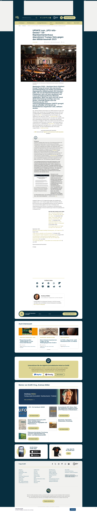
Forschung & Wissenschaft (26, 337)
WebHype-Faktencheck (53, 481)
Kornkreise (36, 473)
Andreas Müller (35, 42)
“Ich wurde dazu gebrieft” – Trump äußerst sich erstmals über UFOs (47, 240)
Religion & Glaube (51, 337)
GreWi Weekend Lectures (23, 482)
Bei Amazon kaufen (33, 438)
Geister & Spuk (21, 477)
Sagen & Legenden (52, 472)
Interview (35, 471)
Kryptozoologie (37, 476)
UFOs (51, 22)
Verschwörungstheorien (53, 480)
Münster (28, 346)
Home (20, 25)
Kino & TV (36, 472)
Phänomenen (51, 123)
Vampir (52, 346)
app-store (35, 451)
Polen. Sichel (49, 346)
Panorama (36, 482)
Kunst (35, 477)
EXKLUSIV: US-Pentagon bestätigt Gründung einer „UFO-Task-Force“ (47, 230)
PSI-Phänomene (30, 22)
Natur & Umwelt (37, 481)
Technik (50, 476)
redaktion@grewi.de (61, 17)
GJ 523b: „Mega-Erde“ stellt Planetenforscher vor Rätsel (68, 340)
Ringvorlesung (32, 346)
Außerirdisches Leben (23, 472)
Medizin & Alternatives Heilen (39, 478)
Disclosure (24, 25)
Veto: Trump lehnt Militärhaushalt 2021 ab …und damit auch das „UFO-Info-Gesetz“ (56, 214)
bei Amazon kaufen (34, 415)
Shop (68, 453)
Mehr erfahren (60, 374)
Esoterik (20, 474)
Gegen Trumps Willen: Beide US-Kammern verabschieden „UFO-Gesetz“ (55, 219)
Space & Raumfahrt (60, 22)
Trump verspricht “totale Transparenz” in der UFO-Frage (45, 234)
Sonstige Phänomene (41, 22)
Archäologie (21, 22)
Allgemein (20, 469)
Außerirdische (24, 346)
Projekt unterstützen (69, 17)
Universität (21, 347)
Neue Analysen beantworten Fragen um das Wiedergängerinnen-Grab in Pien (48, 342)
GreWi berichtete (53, 116)
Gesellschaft (21, 480)
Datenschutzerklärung (69, 471)
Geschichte (21, 478)
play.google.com (35, 455)
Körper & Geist (36, 474)
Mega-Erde (65, 346)
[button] (37, 283)
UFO (40, 115)
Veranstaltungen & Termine (54, 478)
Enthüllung (55, 150)
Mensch (69, 22)
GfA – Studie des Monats (23, 481)
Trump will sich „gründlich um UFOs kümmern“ (42, 233)
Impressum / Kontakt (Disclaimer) (71, 472)
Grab (43, 346)
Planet (68, 346)
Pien (45, 346)
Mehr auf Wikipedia (28, 399)
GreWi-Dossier (36, 469)
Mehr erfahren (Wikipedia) (39, 304)
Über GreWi (76, 22)
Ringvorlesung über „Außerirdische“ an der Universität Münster (26, 341)
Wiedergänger (42, 347)
